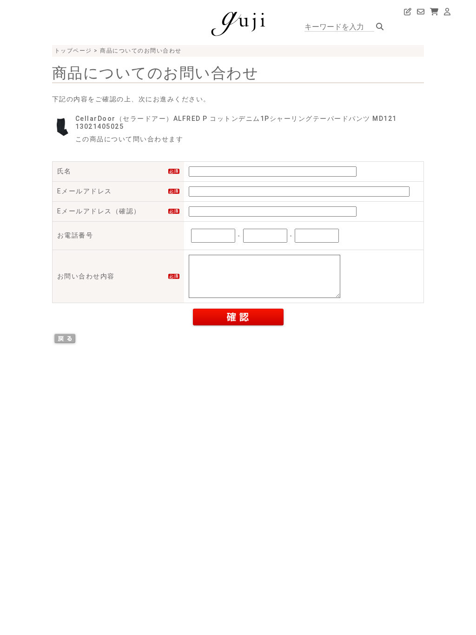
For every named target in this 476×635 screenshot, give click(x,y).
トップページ (73, 50)
